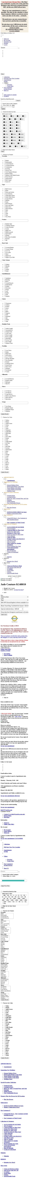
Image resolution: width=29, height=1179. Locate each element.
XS (14, 143)
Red (7, 453)
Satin (6, 314)
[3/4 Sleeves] (5, 988)
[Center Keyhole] (6, 931)
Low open (8, 252)
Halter (7, 352)
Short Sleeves (8, 397)
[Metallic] (3, 944)
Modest (7, 200)
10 (22, 119)
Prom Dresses (8, 177)
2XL (24, 146)
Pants (6, 202)
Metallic (7, 266)
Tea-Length (8, 341)
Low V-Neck (8, 357)
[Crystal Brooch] (4, 954)
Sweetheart (8, 370)
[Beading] (4, 951)
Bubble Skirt (8, 224)
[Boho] (5, 922)
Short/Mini (8, 338)
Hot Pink (8, 446)
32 (12, 131)
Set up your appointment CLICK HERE (12, 838)
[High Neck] (5, 975)
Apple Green (9, 423)
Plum (7, 451)
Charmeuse (8, 303)
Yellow (7, 420)
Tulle (6, 321)
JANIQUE (10, 545)
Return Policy (7, 815)
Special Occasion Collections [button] (8, 1082)
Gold (7, 461)
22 (18, 125)
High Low (8, 230)
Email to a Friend (5, 650)
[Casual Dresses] (7, 916)
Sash (6, 294)
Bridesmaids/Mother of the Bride (15, 486)
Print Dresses (8, 203)
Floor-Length (8, 335)
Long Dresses (8, 198)
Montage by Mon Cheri (13, 533)
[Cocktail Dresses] (7, 918)
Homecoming (8, 173)
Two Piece (8, 216)
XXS (6, 143)
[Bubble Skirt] (6, 928)
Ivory (7, 458)
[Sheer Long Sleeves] (5, 991)
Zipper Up (8, 255)
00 (13, 116)
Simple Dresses (11, 501)
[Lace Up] (5, 938)
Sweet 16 (7, 181)
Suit (6, 211)
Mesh (6, 311)
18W (14, 134)
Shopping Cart (7, 41)
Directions (6, 817)
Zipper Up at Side (10, 257)
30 (6, 131)
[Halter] (5, 973)
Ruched (7, 238)
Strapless (7, 368)
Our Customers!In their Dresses (8, 864)
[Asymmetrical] (4, 966)
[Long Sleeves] (5, 989)
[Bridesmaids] (7, 915)
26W (21, 137)
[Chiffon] (3, 959)
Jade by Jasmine (11, 542)
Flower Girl (8, 170)
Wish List (6, 39)
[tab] (16, 479)
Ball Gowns (8, 189)
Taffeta (7, 319)
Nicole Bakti (10, 570)
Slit (6, 240)
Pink (7, 444)
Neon (6, 267)
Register (6, 43)
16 (18, 122)
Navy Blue (8, 436)
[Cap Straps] (5, 994)
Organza (7, 313)
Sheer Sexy (8, 207)
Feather (7, 286)
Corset (7, 229)
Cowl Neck (8, 350)
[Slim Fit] (4, 983)
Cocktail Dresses (9, 165)
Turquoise (8, 430)
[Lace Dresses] (5, 925)
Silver (7, 467)
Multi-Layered (9, 232)
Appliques (8, 278)
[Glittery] (3, 943)
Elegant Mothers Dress (13, 485)
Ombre (7, 269)
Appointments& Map (8, 850)
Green (7, 425)
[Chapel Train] (4, 967)
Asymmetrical (9, 330)
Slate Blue (8, 433)
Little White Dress (10, 197)
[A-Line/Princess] (4, 979)
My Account (7, 40)
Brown (7, 462)
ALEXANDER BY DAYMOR (15, 527)
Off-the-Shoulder (9, 358)
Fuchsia (8, 448)
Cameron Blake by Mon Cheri (15, 530)
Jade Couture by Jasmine (14, 543)
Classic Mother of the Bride (14, 489)
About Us (6, 822)
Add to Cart (4, 614)
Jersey (7, 308)
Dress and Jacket (9, 192)
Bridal (7, 160)
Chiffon (7, 305)
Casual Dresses (9, 163)
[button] (7, 77)
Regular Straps (9, 408)
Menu (2, 74)
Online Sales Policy (6, 649)
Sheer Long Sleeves (10, 396)
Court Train (8, 333)
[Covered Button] (5, 935)
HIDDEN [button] (6, 558)
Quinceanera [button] (4, 1102)
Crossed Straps (9, 249)
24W (14, 137)
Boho (6, 190)
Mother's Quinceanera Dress (14, 513)
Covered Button (9, 247)
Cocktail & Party (11, 497)
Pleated (7, 235)
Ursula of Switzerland (12, 552)
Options (9, 572)
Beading (7, 279)
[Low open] (5, 940)
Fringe (7, 289)
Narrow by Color (7, 417)
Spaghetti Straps (9, 409)
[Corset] (6, 932)
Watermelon (9, 449)
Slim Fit (7, 383)
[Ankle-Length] (4, 965)
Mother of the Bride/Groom (12, 175)
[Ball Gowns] (5, 921)
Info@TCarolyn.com (6, 810)
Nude (7, 459)
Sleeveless (8, 399)
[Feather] (3, 960)
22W (6, 137)
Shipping (9, 556)
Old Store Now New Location (12, 847)
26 (12, 128)
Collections (7, 844)
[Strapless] (5, 998)
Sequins (7, 296)
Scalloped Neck (9, 363)
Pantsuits (9, 500)
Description (7, 653)
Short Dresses (8, 208)
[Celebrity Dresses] (6, 930)
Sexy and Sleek (9, 205)
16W (6, 134)
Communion (8, 167)
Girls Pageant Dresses (11, 172)
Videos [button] (5, 856)
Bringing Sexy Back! (12, 561)
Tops (6, 213)
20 (12, 125)
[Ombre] (3, 947)
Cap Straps (8, 406)
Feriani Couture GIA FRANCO (16, 539)
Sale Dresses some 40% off (14, 567)
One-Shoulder (9, 360)
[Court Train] (4, 969)
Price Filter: (6, 105)
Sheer (6, 254)
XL (17, 146)
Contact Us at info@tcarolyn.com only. (14, 814)
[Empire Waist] (4, 980)
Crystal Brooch (9, 283)
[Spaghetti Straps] (5, 996)
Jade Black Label (11, 540)
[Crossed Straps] (5, 937)
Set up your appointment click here (10, 795)
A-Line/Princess (9, 378)
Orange (7, 454)
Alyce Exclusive (11, 528)
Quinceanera (8, 178)
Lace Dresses (8, 193)
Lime (7, 426)
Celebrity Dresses (9, 225)
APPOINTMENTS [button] (6, 1063)
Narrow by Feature (8, 154)
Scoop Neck (8, 365)
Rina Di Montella (11, 550)
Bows (6, 281)
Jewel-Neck (8, 355)
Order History (8, 831)
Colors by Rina (11, 537)
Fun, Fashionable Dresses (13, 503)
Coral (7, 456)
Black (7, 464)
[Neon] (3, 945)
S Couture (10, 569)
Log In (5, 44)
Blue (7, 435)
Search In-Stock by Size (9, 111)
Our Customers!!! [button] (5, 1110)
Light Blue (8, 431)
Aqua (7, 428)
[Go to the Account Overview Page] (1, 36)
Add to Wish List (5, 647)
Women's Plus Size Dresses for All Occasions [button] (13, 1096)
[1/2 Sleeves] (5, 986)
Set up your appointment (7, 746)
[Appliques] (4, 950)
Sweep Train (8, 340)
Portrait (7, 362)
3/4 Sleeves (8, 392)
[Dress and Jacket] (5, 924)
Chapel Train (8, 331)
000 (6, 116)
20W (21, 134)
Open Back (8, 233)
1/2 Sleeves (8, 391)
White (7, 469)
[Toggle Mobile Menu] (1, 840)
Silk (6, 318)
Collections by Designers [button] (7, 1121)
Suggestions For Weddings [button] (8, 1070)
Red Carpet (8, 180)
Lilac (7, 440)
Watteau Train (9, 343)
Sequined (7, 316)
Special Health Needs (12, 573)
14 (12, 122)
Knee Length (8, 336)
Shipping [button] (6, 553)
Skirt (6, 210)
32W (21, 140)
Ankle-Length (9, 328)
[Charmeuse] (3, 957)
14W (19, 131)
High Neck (8, 353)
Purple (7, 438)
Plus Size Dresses (11, 507)
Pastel (6, 271)
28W (6, 140)
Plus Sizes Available (10, 237)
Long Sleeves (8, 394)
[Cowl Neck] (5, 972)
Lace (6, 291)
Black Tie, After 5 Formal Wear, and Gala (17, 498)
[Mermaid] (4, 982)
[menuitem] (16, 39)
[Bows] (4, 953)
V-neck (7, 371)
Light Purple (9, 441)
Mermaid (7, 382)
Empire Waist (8, 380)
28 (18, 128)
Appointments (11, 480)
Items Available (8, 655)
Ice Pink (8, 443)
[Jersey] (3, 961)
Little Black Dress (10, 195)
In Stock (21, 589)
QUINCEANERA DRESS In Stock (17, 512)
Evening (7, 168)
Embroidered (8, 284)
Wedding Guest (11, 491)
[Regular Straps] (5, 995)
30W (14, 140)
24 (6, 128)
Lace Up (7, 250)
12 (6, 122)
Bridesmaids (8, 162)
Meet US (6, 868)
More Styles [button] (7, 563)
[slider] (25, 880)
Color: (2, 598)
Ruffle (7, 293)
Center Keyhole (9, 227)
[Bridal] (7, 914)
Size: (2, 595)
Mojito (7, 422)
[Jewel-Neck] (5, 976)
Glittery (7, 264)
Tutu (6, 215)
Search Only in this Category (10, 103)
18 (6, 125)
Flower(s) (7, 288)
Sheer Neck (8, 366)
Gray (7, 466)
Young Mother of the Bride (14, 488)
